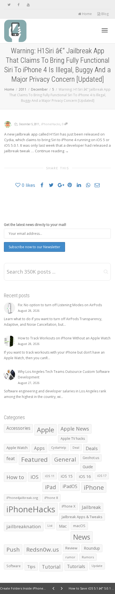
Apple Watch (17, 447)
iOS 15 (67, 476)
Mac (63, 526)
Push (13, 549)
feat (10, 458)
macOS (79, 525)
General (65, 459)
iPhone (94, 487)
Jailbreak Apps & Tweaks (82, 516)
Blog (104, 13)
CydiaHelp (58, 447)
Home (86, 13)
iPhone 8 (51, 498)
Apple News (75, 428)
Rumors (88, 557)
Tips (31, 566)
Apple (45, 429)
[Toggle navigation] (105, 30)
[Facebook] (18, 4)
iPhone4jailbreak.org (22, 498)
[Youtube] (28, 4)
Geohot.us (91, 457)
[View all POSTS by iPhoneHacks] (7, 124)
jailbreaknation (23, 526)
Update (97, 566)
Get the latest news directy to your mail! (35, 224)
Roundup (92, 548)
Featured (34, 459)
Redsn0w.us (42, 549)
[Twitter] (9, 4)
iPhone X (68, 506)
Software (13, 566)
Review (71, 547)
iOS (34, 477)
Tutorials (76, 566)
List (49, 525)
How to (15, 477)
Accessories (18, 428)
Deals (92, 448)
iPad (50, 487)
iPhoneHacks (50, 124)
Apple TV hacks (73, 438)
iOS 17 (101, 476)
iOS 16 (85, 476)
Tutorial (51, 566)
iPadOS (70, 486)
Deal (76, 447)
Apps (39, 448)
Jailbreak (91, 507)
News (81, 537)
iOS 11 (49, 476)
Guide (88, 466)
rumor (70, 557)
